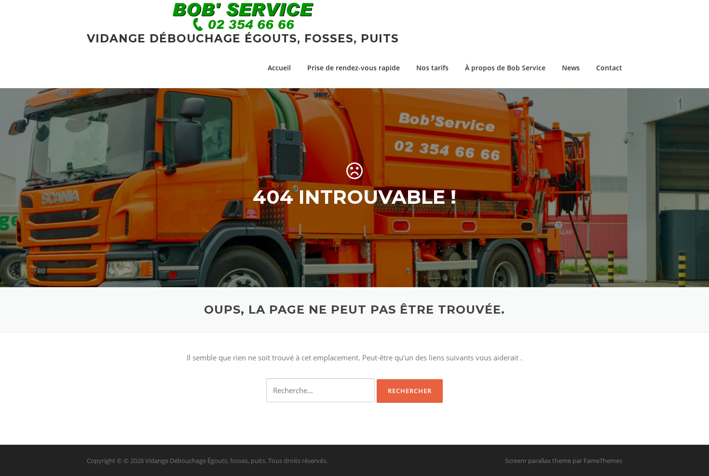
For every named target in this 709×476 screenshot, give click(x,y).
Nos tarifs (432, 67)
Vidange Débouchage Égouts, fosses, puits (243, 38)
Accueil (279, 67)
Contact (609, 67)
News (571, 67)
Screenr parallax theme (538, 460)
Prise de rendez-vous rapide (353, 67)
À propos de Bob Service (505, 67)
